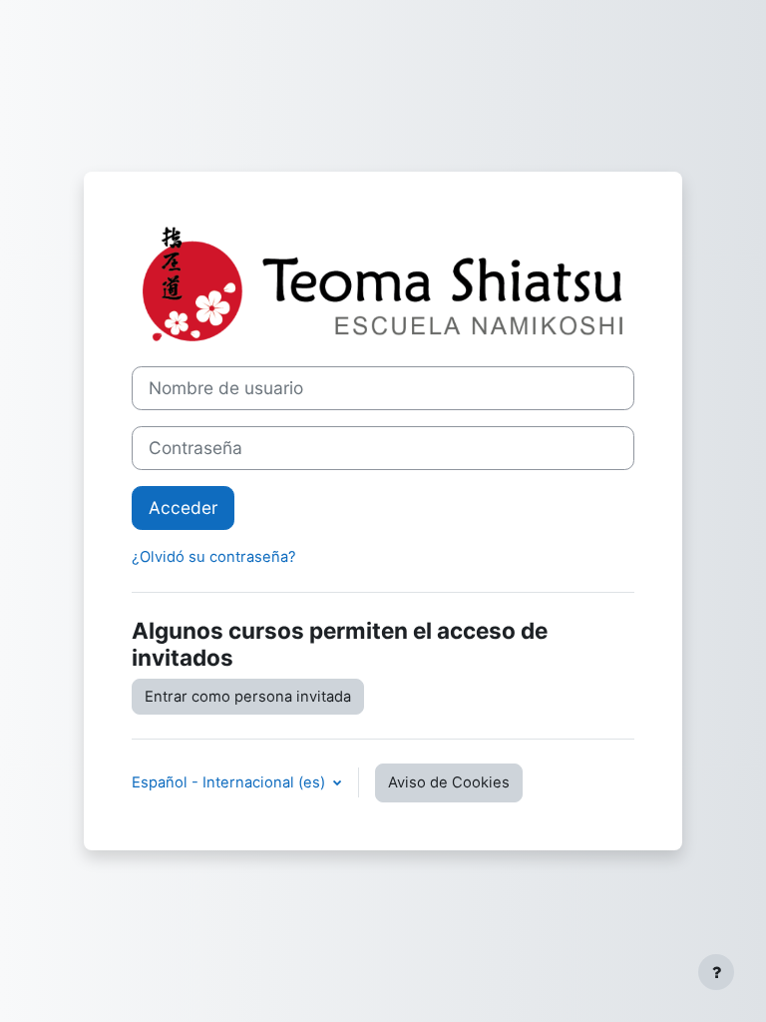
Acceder (183, 507)
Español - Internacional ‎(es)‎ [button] (230, 782)
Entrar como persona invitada (248, 697)
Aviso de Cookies (449, 782)
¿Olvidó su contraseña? (214, 557)
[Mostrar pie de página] (716, 972)
